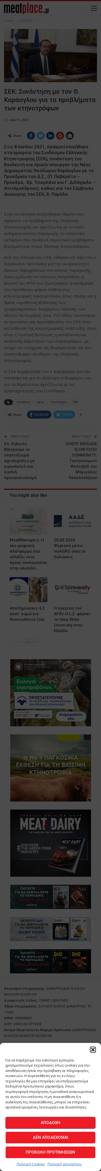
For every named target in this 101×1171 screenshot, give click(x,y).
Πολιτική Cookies (31, 1164)
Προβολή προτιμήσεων (50, 1152)
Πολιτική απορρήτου (65, 1164)
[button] (93, 1049)
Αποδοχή (50, 1122)
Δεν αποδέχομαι (50, 1137)
